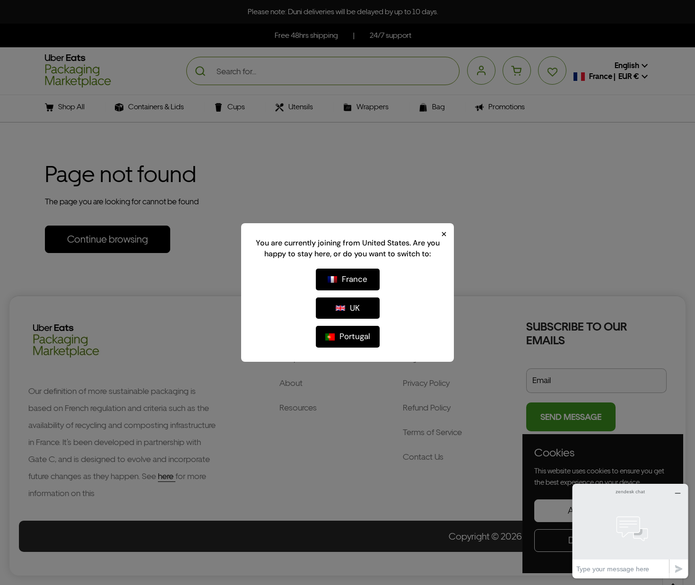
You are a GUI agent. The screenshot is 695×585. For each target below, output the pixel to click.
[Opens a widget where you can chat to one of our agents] (630, 531)
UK (355, 308)
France (354, 279)
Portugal (354, 336)
